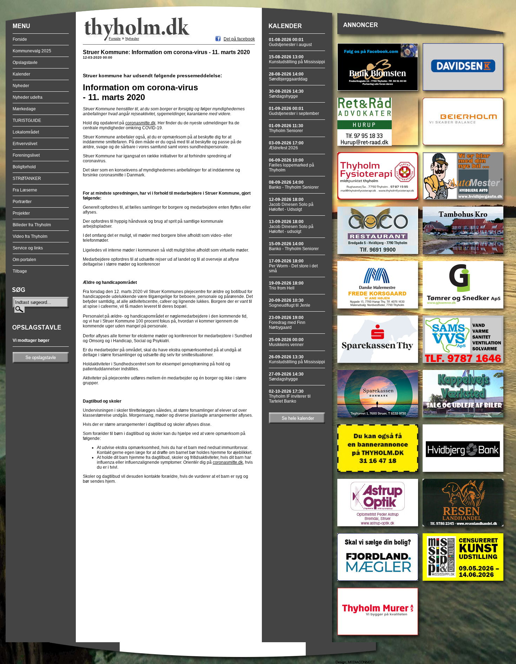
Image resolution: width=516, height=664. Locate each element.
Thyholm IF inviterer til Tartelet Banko (290, 396)
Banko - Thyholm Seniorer (294, 185)
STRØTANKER (27, 178)
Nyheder (21, 85)
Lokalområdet (26, 132)
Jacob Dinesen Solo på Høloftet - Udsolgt (291, 204)
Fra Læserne (25, 190)
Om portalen (24, 259)
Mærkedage (24, 108)
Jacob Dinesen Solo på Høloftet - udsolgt (291, 226)
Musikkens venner (286, 342)
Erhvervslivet (25, 143)
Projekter (21, 213)
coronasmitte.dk (140, 123)
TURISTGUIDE (27, 120)
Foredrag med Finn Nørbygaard (287, 322)
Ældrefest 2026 (286, 145)
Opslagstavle (25, 62)
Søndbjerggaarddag (288, 77)
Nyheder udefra (27, 97)
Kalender (21, 74)
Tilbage (20, 271)
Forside (20, 39)
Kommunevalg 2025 (32, 50)
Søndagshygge (286, 94)
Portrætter (22, 201)
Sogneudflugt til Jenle (289, 303)
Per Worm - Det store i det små (293, 266)
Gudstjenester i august (290, 42)
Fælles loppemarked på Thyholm (291, 165)
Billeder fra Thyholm (32, 224)
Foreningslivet (26, 155)
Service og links (28, 248)
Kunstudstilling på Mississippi (297, 59)
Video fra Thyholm (30, 236)
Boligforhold (24, 166)
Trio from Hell (286, 286)
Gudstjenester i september (294, 111)
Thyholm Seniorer (286, 128)
